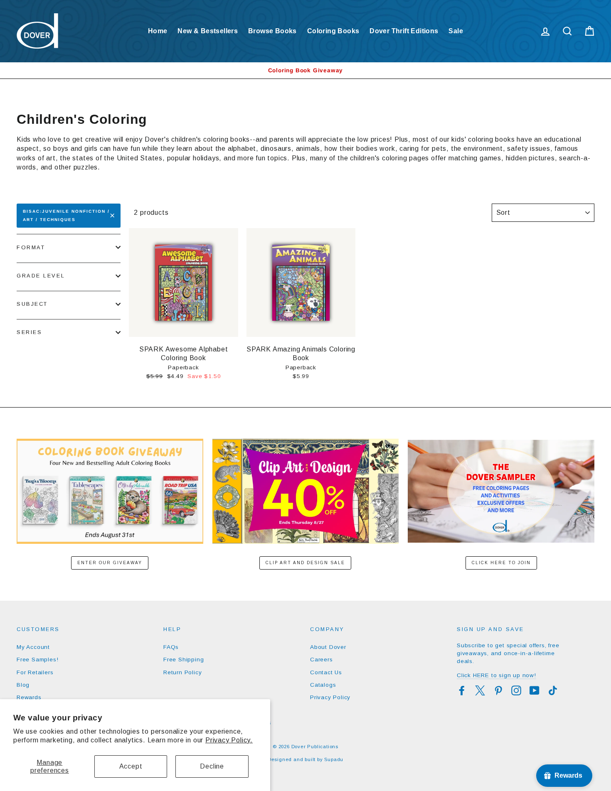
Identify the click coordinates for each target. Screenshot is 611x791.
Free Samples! (37, 659)
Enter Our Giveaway (109, 562)
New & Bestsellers (207, 30)
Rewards (29, 697)
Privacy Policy (330, 697)
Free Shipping (183, 659)
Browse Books (272, 30)
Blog (23, 685)
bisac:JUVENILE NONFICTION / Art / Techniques (66, 215)
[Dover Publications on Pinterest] (498, 690)
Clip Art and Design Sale (305, 562)
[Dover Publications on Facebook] (462, 690)
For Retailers (35, 672)
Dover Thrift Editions (404, 30)
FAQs (171, 647)
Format (31, 247)
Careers (321, 659)
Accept (131, 766)
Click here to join (501, 562)
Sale (455, 30)
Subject (32, 304)
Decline (212, 766)
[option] (305, 70)
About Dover (328, 647)
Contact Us (326, 672)
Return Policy (182, 672)
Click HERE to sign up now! (496, 675)
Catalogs (323, 685)
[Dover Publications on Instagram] (516, 690)
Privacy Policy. (229, 740)
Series (29, 332)
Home (158, 30)
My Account (33, 647)
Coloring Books (333, 30)
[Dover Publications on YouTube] (535, 690)
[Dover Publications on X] (480, 690)
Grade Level (41, 276)
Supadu (333, 759)
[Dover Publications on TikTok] (553, 690)
